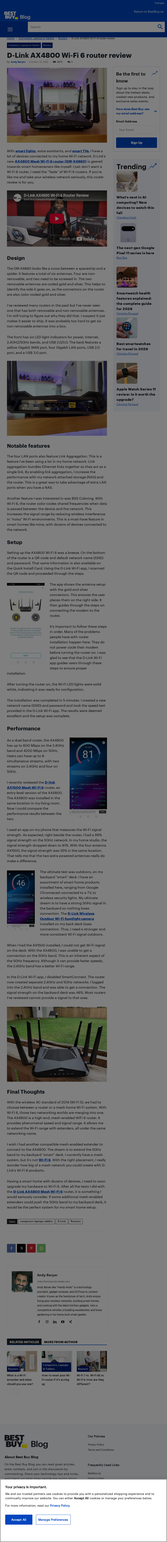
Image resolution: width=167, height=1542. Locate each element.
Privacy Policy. (60, 1505)
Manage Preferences (53, 1519)
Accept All (18, 1519)
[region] (83, 1510)
